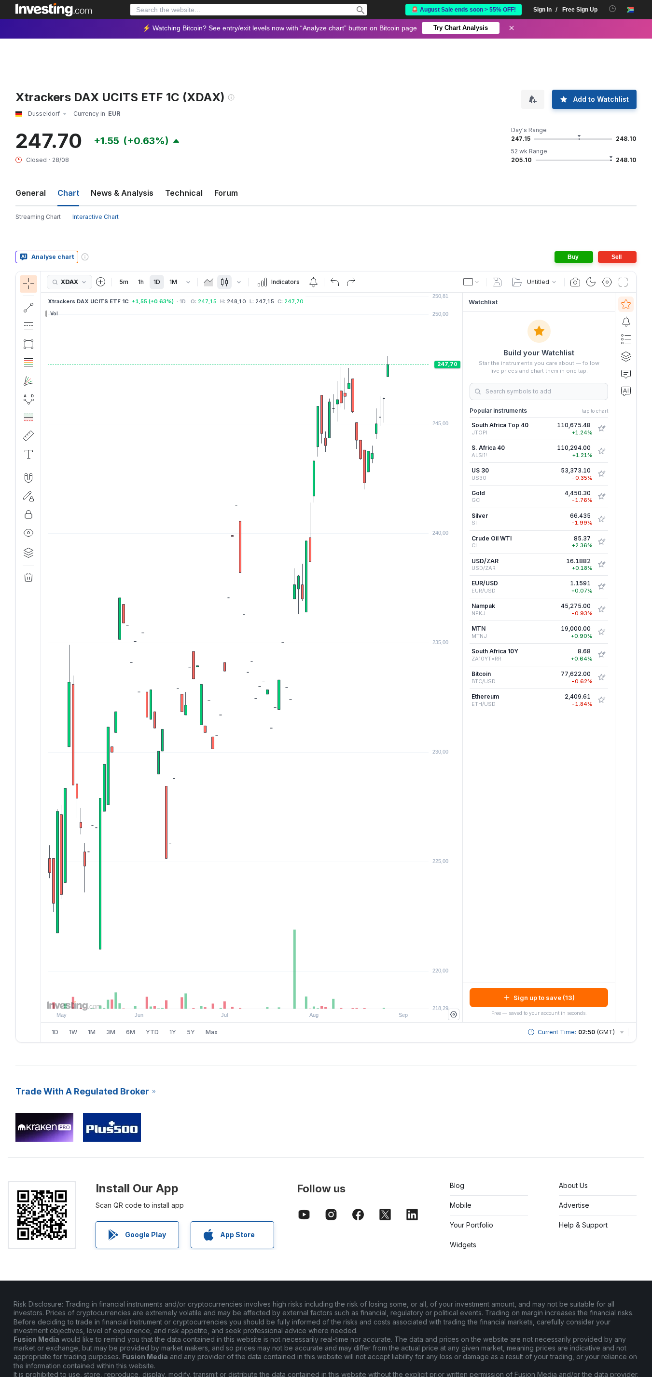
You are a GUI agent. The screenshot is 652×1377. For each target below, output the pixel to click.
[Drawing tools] (44, 656)
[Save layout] (497, 282)
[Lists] (626, 339)
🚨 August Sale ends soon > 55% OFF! (463, 9)
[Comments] (626, 373)
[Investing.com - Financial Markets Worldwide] (53, 9)
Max (212, 1032)
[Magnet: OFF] (28, 477)
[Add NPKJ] (601, 609)
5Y (191, 1032)
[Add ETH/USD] (601, 700)
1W (73, 1032)
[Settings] (453, 1014)
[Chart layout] (471, 282)
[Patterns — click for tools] (28, 399)
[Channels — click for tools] (28, 326)
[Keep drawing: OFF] (28, 496)
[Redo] (351, 282)
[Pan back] (252, 996)
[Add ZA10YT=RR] (601, 655)
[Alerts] (626, 321)
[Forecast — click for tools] (28, 417)
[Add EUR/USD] (601, 587)
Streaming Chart (38, 216)
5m (123, 281)
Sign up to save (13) (544, 997)
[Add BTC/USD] (601, 677)
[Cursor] (28, 284)
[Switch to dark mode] (591, 282)
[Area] (208, 282)
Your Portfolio (471, 1225)
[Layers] (28, 552)
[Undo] (335, 282)
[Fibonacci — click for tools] (28, 362)
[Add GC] (601, 496)
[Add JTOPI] (601, 428)
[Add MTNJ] (601, 632)
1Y (172, 1032)
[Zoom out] (226, 996)
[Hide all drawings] (28, 532)
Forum (226, 193)
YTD (152, 1032)
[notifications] (612, 9)
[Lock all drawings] (28, 514)
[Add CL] (601, 542)
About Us (573, 1185)
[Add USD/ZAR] (601, 564)
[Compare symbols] (101, 282)
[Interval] (188, 282)
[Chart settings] (607, 282)
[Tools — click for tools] (28, 436)
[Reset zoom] (278, 996)
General (30, 193)
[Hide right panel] (459, 657)
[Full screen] (623, 282)
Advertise (574, 1205)
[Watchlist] (626, 304)
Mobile (461, 1205)
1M (173, 281)
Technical (184, 193)
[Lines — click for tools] (28, 307)
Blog (457, 1185)
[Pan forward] (265, 996)
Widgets (463, 1245)
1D (156, 281)
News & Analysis (122, 193)
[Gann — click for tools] (28, 381)
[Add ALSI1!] (601, 451)
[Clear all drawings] (28, 577)
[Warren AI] (626, 391)
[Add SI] (601, 519)
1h (141, 281)
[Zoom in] (239, 996)
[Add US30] (601, 474)
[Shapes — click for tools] (28, 344)
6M (130, 1032)
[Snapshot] (575, 282)
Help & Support (583, 1225)
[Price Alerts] (313, 282)
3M (110, 1032)
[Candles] (224, 282)
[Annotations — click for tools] (28, 454)
